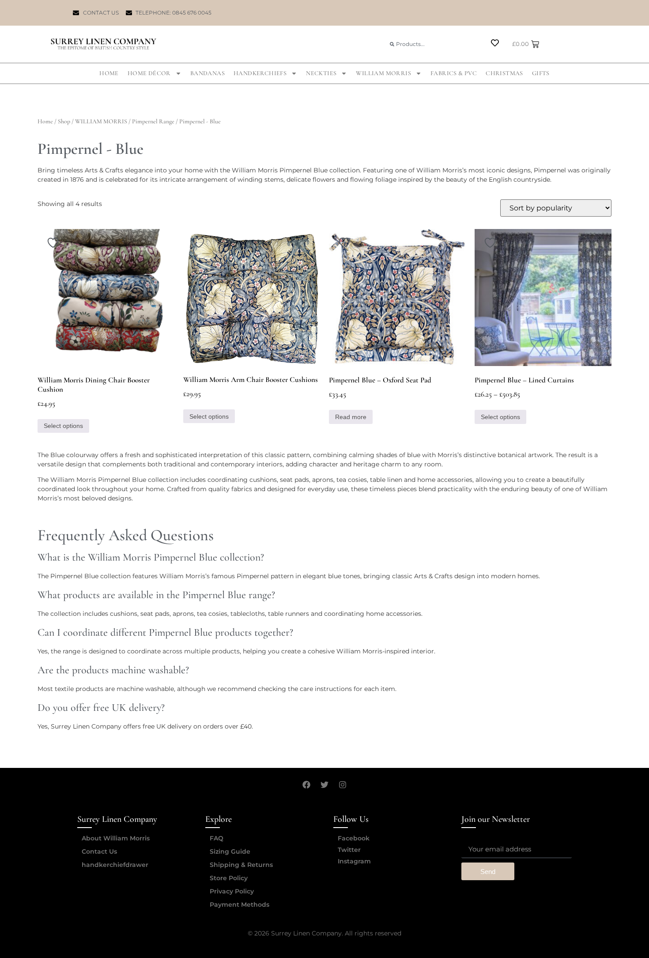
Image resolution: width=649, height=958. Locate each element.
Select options (63, 425)
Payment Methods (239, 904)
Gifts (541, 73)
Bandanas (207, 73)
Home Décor (149, 73)
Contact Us (99, 851)
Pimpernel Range (153, 121)
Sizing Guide (230, 851)
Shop (64, 121)
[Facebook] (306, 785)
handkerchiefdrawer (115, 865)
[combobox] (432, 44)
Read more (350, 416)
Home (109, 73)
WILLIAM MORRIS (383, 73)
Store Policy (229, 878)
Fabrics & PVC (453, 73)
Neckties (321, 73)
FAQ (216, 838)
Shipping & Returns (241, 865)
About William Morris (116, 838)
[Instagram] (343, 785)
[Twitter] (324, 785)
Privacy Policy (232, 891)
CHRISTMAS (504, 73)
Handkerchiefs (260, 73)
